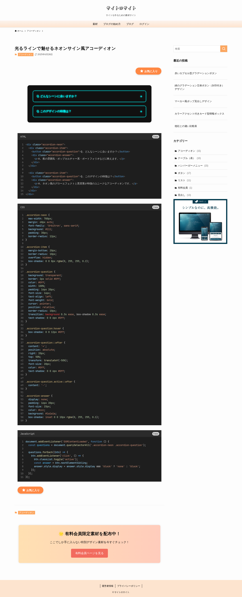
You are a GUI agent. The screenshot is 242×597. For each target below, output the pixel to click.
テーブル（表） (189, 158)
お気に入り (151, 71)
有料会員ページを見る (89, 553)
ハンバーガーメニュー (193, 165)
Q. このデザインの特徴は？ (54, 111)
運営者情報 (107, 586)
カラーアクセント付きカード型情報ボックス (199, 113)
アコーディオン (25, 54)
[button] (155, 136)
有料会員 (185, 187)
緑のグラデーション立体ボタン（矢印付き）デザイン (199, 87)
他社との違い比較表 (186, 126)
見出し (184, 195)
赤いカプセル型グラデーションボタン (196, 73)
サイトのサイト (121, 8)
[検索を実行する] (223, 48)
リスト (184, 180)
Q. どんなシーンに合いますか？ (57, 96)
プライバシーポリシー (128, 586)
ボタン (184, 173)
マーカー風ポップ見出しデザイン (193, 101)
